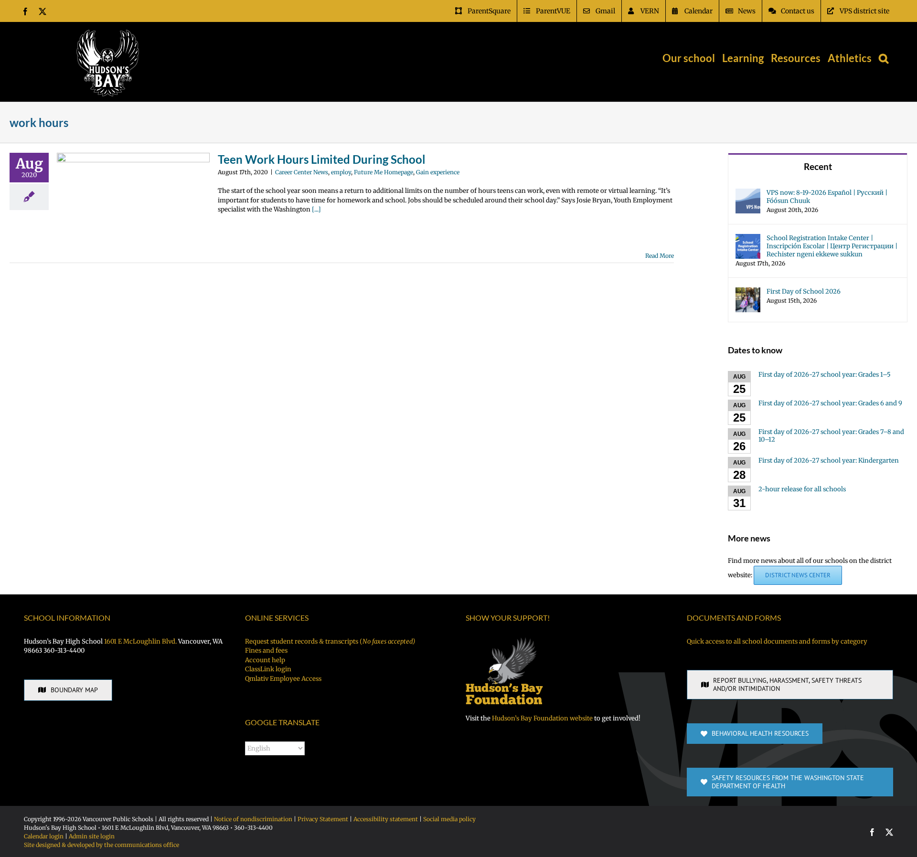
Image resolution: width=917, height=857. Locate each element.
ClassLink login (268, 669)
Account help (265, 660)
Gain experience (437, 172)
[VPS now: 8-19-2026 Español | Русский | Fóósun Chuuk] (748, 193)
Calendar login (44, 836)
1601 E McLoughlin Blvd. (140, 641)
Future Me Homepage (383, 172)
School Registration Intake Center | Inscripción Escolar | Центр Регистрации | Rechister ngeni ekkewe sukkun (832, 246)
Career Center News (301, 172)
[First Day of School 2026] (748, 292)
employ (341, 172)
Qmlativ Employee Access (283, 679)
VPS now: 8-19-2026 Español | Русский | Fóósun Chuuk (827, 197)
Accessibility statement (385, 819)
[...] (316, 209)
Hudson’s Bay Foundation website (542, 718)
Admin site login (92, 836)
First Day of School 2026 (804, 291)
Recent (818, 166)
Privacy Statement (323, 819)
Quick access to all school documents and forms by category (777, 641)
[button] (883, 58)
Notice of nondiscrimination (253, 819)
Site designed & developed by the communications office (101, 844)
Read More (659, 255)
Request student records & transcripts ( (330, 641)
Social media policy (449, 819)
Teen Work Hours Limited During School (322, 159)
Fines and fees (266, 650)
